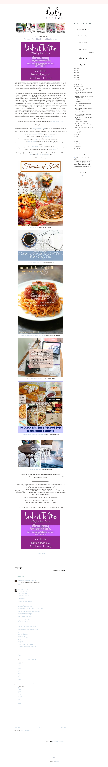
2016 (75, 75)
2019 (75, 68)
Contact (48, 2)
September (78, 86)
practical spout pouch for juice (25, 606)
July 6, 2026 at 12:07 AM (30, 659)
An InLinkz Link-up (40, 553)
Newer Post (17, 727)
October (78, 84)
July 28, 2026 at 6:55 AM (30, 684)
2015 (75, 77)
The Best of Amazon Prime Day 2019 (21, 32)
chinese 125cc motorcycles (24, 600)
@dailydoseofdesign (57, 741)
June (77, 136)
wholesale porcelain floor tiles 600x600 (27, 628)
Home (27, 2)
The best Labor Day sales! (81, 121)
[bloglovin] (90, 23)
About (37, 2)
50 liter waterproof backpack (24, 621)
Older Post (63, 727)
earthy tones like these (49, 136)
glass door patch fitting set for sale (26, 614)
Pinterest (42, 154)
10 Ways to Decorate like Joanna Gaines (50, 32)
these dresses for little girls (31, 143)
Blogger (57, 761)
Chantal (31, 154)
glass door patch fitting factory (25, 616)
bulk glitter (20, 641)
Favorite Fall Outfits (79, 106)
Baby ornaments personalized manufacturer (28, 629)
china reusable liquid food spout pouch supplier (29, 611)
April (77, 141)
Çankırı (19, 688)
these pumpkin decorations (36, 134)
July (77, 134)
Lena (19, 580)
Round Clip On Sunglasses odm (25, 623)
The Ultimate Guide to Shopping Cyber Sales (31, 32)
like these (40, 133)
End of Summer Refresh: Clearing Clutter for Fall (83, 124)
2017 (75, 73)
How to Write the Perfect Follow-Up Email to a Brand (41, 32)
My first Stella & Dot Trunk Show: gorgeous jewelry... (83, 114)
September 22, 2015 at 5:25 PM (28, 580)
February (78, 146)
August (77, 132)
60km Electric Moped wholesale (25, 601)
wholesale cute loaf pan (23, 624)
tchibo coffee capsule (23, 593)
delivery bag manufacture (24, 633)
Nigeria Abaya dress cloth (24, 619)
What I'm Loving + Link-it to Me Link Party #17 (84, 128)
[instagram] (81, 23)
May (77, 139)
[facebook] (75, 23)
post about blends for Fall (39, 128)
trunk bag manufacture (23, 634)
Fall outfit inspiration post (57, 121)
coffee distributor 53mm (23, 591)
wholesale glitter (22, 636)
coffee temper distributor (23, 595)
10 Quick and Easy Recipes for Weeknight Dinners (34, 434)
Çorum (19, 689)
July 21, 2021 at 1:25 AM (27, 589)
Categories (78, 2)
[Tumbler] (87, 23)
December (78, 79)
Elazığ (19, 697)
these (54, 149)
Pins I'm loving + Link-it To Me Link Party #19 (83, 108)
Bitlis (19, 699)
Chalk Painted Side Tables (35, 469)
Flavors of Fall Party (34, 227)
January (77, 148)
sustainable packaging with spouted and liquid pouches (30, 608)
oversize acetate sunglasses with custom (27, 646)
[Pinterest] (78, 23)
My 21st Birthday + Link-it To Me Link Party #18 (84, 118)
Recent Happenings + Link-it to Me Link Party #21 (83, 89)
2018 (75, 70)
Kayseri (20, 696)
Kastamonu (20, 692)
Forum (19, 663)
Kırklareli (20, 701)
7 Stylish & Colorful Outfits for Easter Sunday (61, 32)
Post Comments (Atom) (26, 730)
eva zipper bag (21, 598)
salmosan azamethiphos (23, 638)
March (77, 143)
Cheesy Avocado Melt (80, 112)
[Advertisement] (40, 561)
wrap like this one (32, 141)
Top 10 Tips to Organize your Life (34, 378)
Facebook (37, 154)
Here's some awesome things (51, 148)
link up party (62, 570)
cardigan (44, 87)
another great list (34, 146)
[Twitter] (84, 23)
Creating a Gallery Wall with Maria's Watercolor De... (83, 93)
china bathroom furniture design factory (27, 626)
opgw (19, 639)
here (37, 139)
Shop (59, 2)
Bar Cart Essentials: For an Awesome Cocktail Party (84, 96)
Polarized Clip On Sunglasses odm (26, 644)
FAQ (67, 2)
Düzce (19, 694)
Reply (19, 584)
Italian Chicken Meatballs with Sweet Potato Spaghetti (33, 335)
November (78, 82)
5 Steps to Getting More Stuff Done (36, 262)
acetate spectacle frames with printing (26, 643)
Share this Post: (18, 567)
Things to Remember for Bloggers (83, 103)
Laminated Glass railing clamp (25, 613)
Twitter (47, 154)
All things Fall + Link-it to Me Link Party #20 (83, 100)
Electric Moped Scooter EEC (25, 605)
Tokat (19, 691)
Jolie (19, 589)
